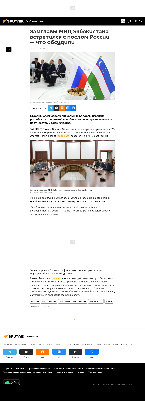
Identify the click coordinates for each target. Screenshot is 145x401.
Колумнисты (111, 344)
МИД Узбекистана (49, 301)
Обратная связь (95, 372)
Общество (60, 344)
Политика (35, 301)
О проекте (7, 368)
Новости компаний (64, 372)
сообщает (64, 135)
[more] (8, 49)
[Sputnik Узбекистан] (13, 23)
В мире (32, 344)
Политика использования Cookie (101, 368)
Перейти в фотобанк (61, 102)
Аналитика (127, 344)
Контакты (20, 368)
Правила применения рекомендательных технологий (27, 372)
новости (7, 344)
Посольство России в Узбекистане (72, 301)
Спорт (98, 344)
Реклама (80, 372)
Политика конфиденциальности (68, 368)
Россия (46, 307)
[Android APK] (11, 382)
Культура (87, 344)
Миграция (73, 344)
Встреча (109, 301)
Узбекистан (35, 307)
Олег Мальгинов (95, 301)
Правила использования (39, 368)
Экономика (45, 344)
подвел (56, 278)
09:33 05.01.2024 (38, 48)
